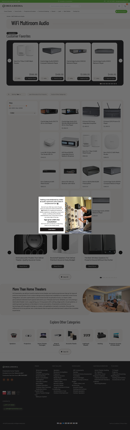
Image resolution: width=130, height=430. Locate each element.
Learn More (51, 229)
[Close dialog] (89, 198)
